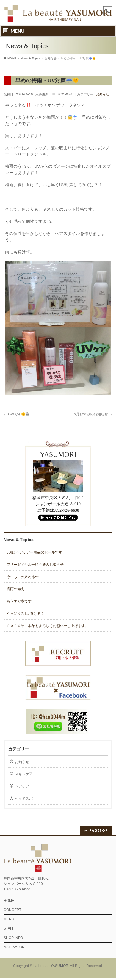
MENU (9, 919)
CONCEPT (12, 910)
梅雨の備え (15, 589)
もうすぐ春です (19, 601)
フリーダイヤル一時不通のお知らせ (35, 564)
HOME (9, 901)
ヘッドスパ (24, 799)
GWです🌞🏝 (17, 414)
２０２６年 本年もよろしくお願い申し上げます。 (48, 626)
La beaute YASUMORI (51, 966)
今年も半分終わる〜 (23, 577)
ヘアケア (22, 786)
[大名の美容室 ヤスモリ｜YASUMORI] (58, 15)
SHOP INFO (13, 938)
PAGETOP (98, 830)
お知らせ (102, 94)
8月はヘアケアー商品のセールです (34, 552)
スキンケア (24, 774)
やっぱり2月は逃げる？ (25, 614)
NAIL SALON (14, 947)
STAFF (9, 928)
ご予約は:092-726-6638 (58, 510)
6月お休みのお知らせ (93, 414)
